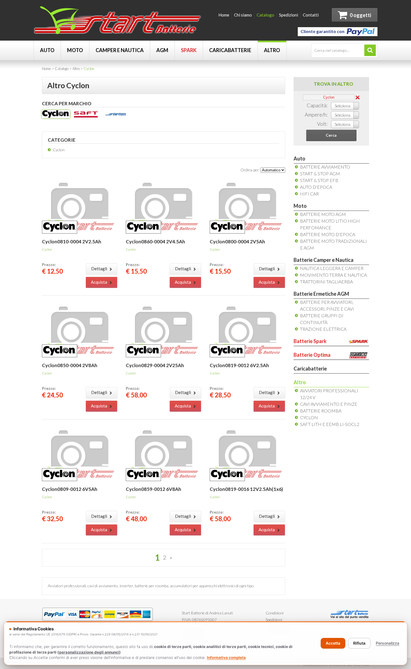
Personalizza (387, 643)
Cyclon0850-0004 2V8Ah (69, 365)
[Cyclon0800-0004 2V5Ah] (247, 180)
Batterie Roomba (320, 410)
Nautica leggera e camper (331, 268)
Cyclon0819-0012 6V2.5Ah (239, 365)
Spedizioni (288, 14)
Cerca (331, 135)
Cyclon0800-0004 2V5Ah (237, 241)
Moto (75, 50)
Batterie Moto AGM (323, 214)
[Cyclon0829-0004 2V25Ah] (163, 304)
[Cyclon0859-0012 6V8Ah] (163, 428)
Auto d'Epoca (316, 187)
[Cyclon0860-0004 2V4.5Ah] (163, 180)
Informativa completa (226, 657)
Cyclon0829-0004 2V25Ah (155, 365)
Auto (47, 50)
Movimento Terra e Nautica (333, 275)
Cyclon (59, 149)
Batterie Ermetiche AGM (321, 294)
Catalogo (265, 14)
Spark (189, 50)
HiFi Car (309, 193)
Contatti (311, 14)
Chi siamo (243, 14)
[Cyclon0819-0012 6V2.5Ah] (247, 304)
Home (223, 14)
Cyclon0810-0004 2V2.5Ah (71, 241)
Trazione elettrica (323, 329)
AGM (162, 50)
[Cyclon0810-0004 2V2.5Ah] (79, 180)
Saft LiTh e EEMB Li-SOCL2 (329, 424)
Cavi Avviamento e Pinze (328, 404)
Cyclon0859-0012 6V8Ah (153, 489)
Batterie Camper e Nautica (323, 260)
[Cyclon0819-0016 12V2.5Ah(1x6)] (247, 428)
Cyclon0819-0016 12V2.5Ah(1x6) (246, 489)
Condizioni (275, 612)
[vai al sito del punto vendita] (349, 612)
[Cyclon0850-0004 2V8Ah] (79, 304)
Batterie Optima (312, 355)
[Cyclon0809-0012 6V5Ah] (79, 428)
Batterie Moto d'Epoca (327, 234)
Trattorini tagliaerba (326, 281)
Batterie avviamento (325, 166)
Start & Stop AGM (320, 173)
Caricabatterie (230, 50)
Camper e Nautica (120, 50)
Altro (272, 50)
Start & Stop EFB (319, 180)
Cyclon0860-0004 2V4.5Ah (155, 241)
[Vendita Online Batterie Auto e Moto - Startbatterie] (118, 15)
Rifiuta (359, 643)
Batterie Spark (310, 341)
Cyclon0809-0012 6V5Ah (69, 489)
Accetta (333, 643)
